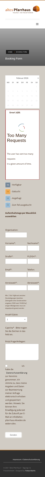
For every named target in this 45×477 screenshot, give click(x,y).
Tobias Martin (30, 471)
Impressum (17, 459)
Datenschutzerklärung (16, 372)
